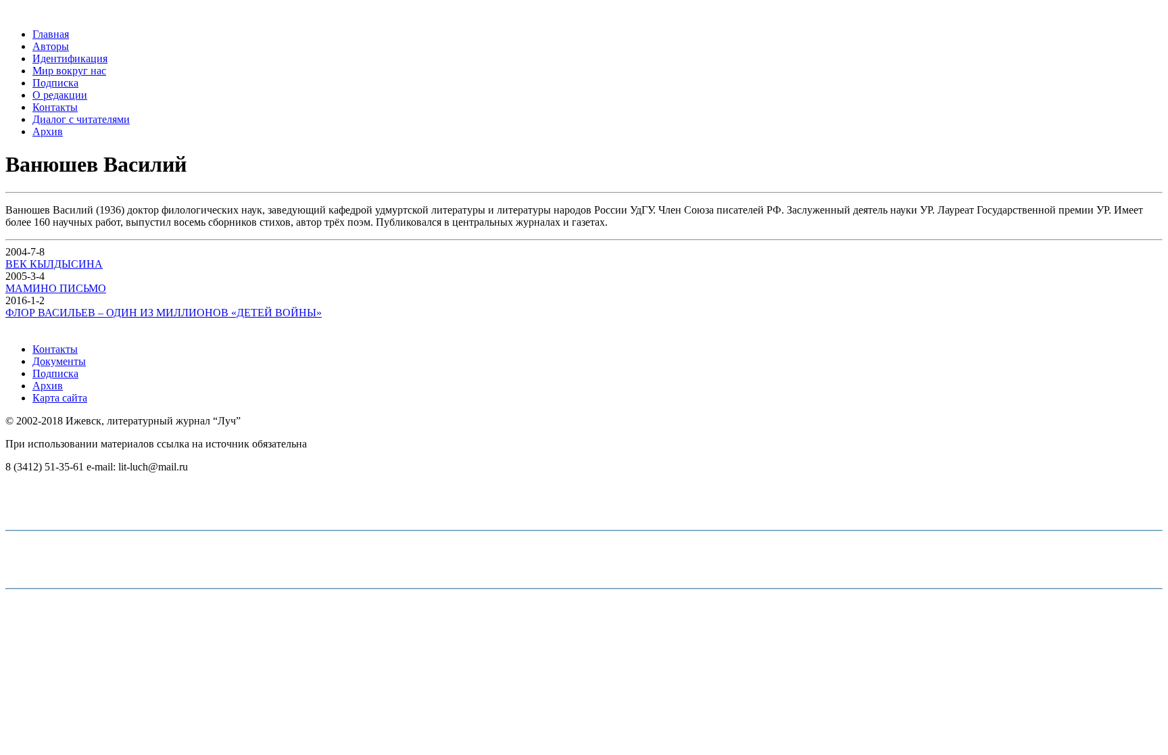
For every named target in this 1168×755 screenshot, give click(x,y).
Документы (59, 361)
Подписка (55, 83)
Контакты (55, 107)
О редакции (59, 95)
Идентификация (69, 58)
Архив (47, 131)
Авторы (50, 46)
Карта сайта (59, 398)
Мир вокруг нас (69, 70)
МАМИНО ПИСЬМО (55, 288)
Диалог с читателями (81, 119)
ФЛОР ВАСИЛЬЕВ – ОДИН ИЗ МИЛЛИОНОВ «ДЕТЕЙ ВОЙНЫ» (163, 312)
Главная (50, 34)
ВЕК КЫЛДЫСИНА (54, 264)
